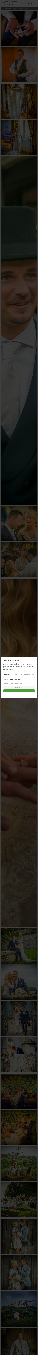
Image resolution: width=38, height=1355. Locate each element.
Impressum (15, 695)
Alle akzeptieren (19, 691)
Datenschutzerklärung (8, 669)
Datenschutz (22, 695)
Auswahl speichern (19, 687)
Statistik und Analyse (14, 679)
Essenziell (7, 674)
